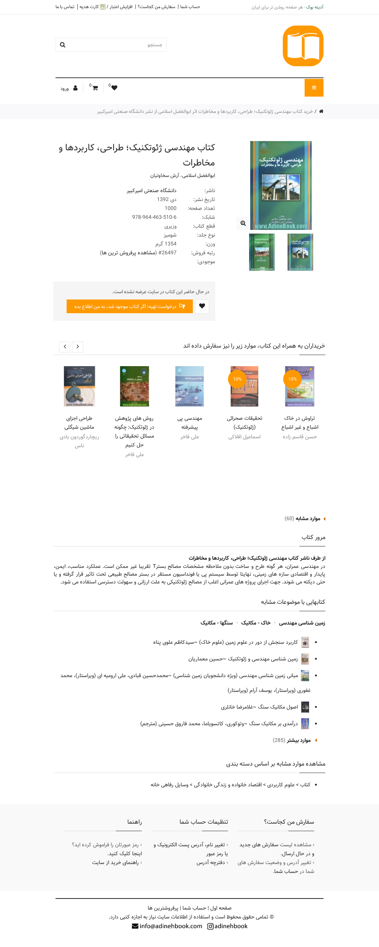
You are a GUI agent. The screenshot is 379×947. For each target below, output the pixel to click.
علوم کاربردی (281, 784)
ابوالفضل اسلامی (198, 175)
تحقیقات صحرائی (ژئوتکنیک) (244, 423)
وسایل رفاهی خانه (169, 784)
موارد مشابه (308, 518)
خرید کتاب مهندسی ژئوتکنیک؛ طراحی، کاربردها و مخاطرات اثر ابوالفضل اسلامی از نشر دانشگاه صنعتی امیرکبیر (205, 111)
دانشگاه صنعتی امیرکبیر (152, 190)
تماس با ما (65, 6)
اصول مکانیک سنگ (278, 707)
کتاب (305, 784)
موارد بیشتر (299, 740)
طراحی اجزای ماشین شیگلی (79, 423)
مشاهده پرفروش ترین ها (128, 252)
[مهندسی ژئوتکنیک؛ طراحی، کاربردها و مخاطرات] (243, 223)
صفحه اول (221, 908)
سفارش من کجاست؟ (156, 6)
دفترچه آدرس (211, 862)
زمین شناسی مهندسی (302, 623)
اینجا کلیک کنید (125, 853)
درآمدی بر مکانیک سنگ (274, 723)
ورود (65, 88)
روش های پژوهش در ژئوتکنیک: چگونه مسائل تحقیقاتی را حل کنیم (134, 431)
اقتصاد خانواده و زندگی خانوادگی (228, 784)
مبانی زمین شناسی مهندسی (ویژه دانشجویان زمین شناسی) (236, 675)
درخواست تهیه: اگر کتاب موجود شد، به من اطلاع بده (125, 306)
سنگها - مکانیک (217, 623)
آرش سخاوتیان (164, 175)
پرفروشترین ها (163, 908)
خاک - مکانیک (256, 623)
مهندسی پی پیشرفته (189, 423)
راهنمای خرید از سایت (115, 862)
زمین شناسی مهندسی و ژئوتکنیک (263, 659)
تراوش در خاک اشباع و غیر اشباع (299, 423)
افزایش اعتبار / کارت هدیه (106, 7)
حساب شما (190, 6)
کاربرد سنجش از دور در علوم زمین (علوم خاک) (249, 642)
